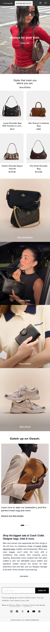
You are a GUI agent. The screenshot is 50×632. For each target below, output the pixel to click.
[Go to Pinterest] (39, 612)
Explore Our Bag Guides (12, 516)
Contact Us (27, 605)
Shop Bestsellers (25, 237)
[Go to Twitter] (22, 612)
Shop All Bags (25, 87)
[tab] (8, 3)
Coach (12, 552)
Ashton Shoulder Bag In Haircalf (12, 167)
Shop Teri (25, 43)
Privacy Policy (15, 605)
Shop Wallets (25, 364)
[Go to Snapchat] (28, 612)
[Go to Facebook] (17, 612)
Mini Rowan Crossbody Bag (38, 124)
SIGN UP (42, 590)
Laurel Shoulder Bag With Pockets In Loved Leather (12, 124)
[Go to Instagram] (11, 612)
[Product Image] (12, 105)
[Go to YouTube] (33, 612)
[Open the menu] (45, 3)
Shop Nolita (25, 300)
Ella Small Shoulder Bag (39, 167)
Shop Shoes (25, 427)
